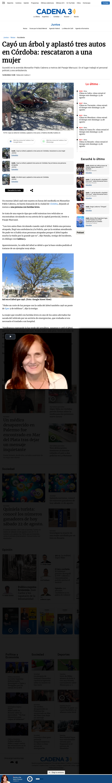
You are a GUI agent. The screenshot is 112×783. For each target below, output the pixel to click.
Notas (25, 28)
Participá (105, 3)
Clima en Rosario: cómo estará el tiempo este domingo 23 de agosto (93, 144)
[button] (69, 110)
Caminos (18, 3)
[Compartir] (31, 190)
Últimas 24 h (60, 3)
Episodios (14, 155)
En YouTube (71, 3)
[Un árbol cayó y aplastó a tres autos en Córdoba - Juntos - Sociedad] (6, 179)
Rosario (66, 17)
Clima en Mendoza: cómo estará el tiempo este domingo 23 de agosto (93, 119)
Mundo (76, 17)
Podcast (80, 232)
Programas (35, 3)
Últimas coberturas (47, 3)
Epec (7, 308)
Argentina (45, 17)
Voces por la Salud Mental (38, 28)
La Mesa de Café (67, 28)
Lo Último (36, 17)
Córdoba (56, 17)
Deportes (10, 3)
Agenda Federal (54, 28)
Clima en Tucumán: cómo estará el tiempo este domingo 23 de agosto (93, 107)
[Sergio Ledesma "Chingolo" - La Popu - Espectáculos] (80, 208)
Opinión (26, 3)
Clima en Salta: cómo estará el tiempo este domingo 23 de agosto (92, 95)
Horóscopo (86, 3)
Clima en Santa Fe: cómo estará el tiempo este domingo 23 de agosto (93, 132)
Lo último (92, 84)
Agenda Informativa (82, 28)
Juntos (56, 24)
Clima (79, 3)
